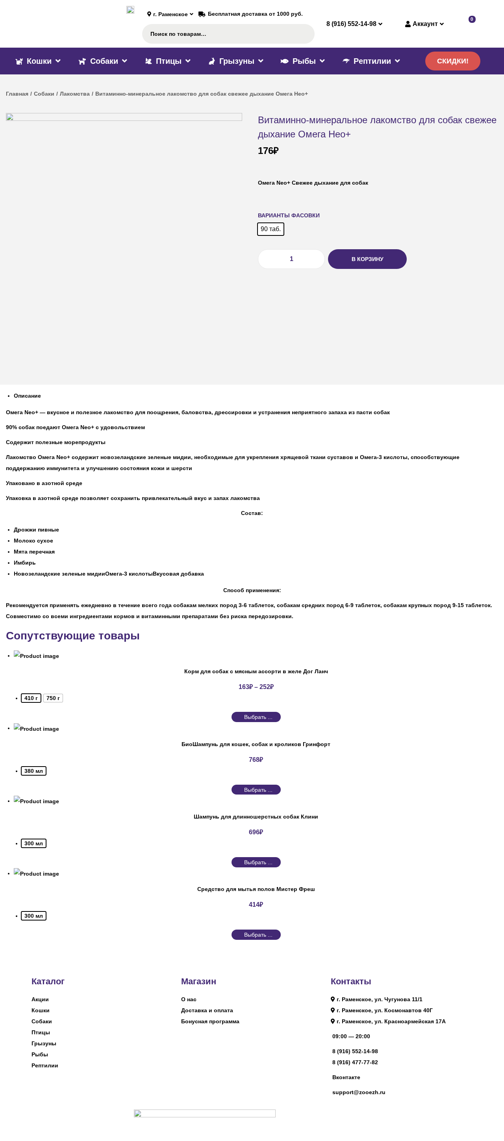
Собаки (44, 94)
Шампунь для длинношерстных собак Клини (256, 816)
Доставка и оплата (207, 1010)
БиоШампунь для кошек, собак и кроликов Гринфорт (256, 744)
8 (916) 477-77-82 (355, 1062)
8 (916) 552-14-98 (355, 1051)
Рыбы (40, 1054)
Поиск (304, 34)
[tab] (256, 395)
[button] (452, 61)
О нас (188, 999)
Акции (40, 999)
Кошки (41, 1010)
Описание (27, 396)
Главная (17, 94)
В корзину (368, 259)
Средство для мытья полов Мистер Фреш (256, 889)
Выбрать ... (258, 717)
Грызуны (44, 1043)
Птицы (41, 1032)
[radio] (271, 229)
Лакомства (75, 94)
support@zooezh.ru (358, 1092)
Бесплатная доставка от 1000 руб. (255, 14)
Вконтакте (346, 1077)
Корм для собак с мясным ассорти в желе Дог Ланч (256, 671)
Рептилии (45, 1065)
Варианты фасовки (289, 215)
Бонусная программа (210, 1021)
